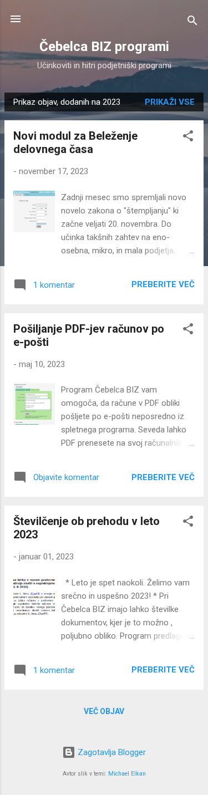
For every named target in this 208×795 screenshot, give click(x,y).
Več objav (104, 711)
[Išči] (192, 22)
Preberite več (163, 284)
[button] (188, 137)
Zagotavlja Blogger (110, 752)
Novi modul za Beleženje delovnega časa (75, 142)
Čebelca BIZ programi (104, 46)
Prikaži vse (170, 102)
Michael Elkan (127, 773)
